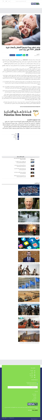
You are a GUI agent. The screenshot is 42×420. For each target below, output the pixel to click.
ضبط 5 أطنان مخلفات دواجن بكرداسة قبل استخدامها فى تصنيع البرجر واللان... (20, 166)
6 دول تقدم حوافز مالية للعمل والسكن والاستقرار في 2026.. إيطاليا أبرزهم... (29, 196)
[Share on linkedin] (27, 55)
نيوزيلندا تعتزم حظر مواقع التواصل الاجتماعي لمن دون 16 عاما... (31, 249)
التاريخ (38, 54)
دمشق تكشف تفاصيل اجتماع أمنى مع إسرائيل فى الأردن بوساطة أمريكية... (29, 263)
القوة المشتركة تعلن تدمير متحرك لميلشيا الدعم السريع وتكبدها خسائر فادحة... (29, 276)
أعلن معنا (34, 398)
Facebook (31, 370)
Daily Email (31, 375)
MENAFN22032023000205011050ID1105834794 (30, 107)
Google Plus (31, 374)
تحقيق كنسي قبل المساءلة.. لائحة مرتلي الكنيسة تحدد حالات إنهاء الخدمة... (29, 342)
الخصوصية (34, 395)
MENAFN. (7, 418)
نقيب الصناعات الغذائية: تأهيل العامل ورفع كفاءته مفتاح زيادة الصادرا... (20, 169)
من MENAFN (34, 400)
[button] (6, 1)
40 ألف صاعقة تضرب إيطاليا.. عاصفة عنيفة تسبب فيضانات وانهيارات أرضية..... (29, 223)
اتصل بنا (35, 397)
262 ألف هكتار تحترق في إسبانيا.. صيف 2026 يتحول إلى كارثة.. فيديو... (30, 236)
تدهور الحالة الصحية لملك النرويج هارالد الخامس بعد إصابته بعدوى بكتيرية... (29, 210)
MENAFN (25, 60)
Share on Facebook (12, 55)
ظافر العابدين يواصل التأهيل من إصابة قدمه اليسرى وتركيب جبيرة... (20, 173)
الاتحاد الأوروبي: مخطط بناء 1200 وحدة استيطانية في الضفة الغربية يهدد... (21, 162)
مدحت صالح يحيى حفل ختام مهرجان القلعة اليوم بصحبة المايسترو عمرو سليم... (20, 176)
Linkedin (32, 377)
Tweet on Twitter (19, 55)
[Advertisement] (21, 11)
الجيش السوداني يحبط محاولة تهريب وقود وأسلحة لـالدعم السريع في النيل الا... (28, 303)
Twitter (32, 372)
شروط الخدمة (34, 394)
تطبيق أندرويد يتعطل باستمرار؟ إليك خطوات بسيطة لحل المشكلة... (20, 159)
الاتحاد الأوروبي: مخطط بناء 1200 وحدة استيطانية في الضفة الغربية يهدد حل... (28, 289)
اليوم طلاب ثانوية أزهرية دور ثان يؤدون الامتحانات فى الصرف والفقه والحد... (29, 329)
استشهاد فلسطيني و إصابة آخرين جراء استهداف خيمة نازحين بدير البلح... (29, 316)
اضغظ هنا (30, 410)
